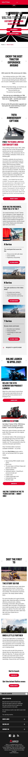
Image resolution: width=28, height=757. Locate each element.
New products (14, 29)
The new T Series (14, 339)
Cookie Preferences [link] (14, 752)
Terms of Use (15, 747)
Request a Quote (14, 198)
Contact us (14, 675)
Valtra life (5, 724)
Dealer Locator (7, 693)
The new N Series (14, 300)
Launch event (14, 400)
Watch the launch (13, 33)
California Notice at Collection (11, 750)
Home (3, 44)
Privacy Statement (7, 747)
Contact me (14, 483)
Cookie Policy (22, 747)
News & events (14, 685)
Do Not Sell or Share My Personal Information (13, 748)
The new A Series (14, 262)
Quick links (5, 719)
